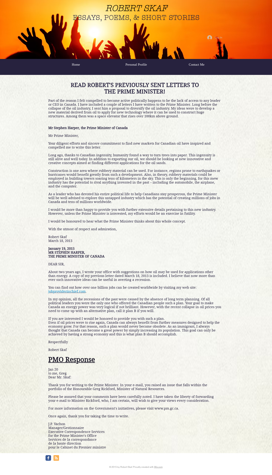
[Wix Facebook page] (48, 458)
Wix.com (158, 467)
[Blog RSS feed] (56, 458)
